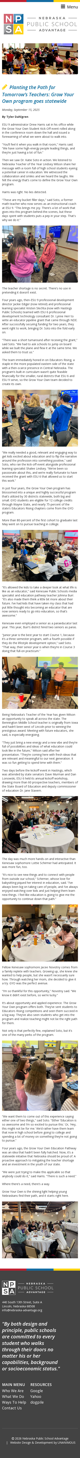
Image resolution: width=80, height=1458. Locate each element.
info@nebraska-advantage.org (22, 1310)
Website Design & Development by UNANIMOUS (42, 1442)
